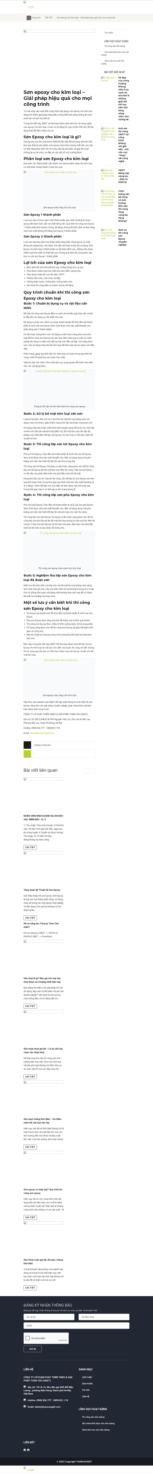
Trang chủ (35, 17)
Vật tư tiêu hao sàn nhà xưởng (112, 62)
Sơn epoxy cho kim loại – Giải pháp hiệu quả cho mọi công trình (58, 98)
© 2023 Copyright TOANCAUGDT (74, 1461)
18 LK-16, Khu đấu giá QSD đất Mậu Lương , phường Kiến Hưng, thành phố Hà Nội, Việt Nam (48, 1390)
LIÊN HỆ (85, 1396)
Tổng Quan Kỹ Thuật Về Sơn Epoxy (42, 890)
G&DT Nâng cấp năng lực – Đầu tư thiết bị (123, 176)
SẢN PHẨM (87, 1384)
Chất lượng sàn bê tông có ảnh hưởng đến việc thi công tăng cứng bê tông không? (123, 206)
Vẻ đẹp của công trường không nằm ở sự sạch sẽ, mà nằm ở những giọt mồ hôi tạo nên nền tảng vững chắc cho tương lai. (123, 98)
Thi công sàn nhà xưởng (114, 46)
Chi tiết (30, 847)
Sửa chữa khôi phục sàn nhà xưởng (115, 53)
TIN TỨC (49, 17)
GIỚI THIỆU (87, 1377)
